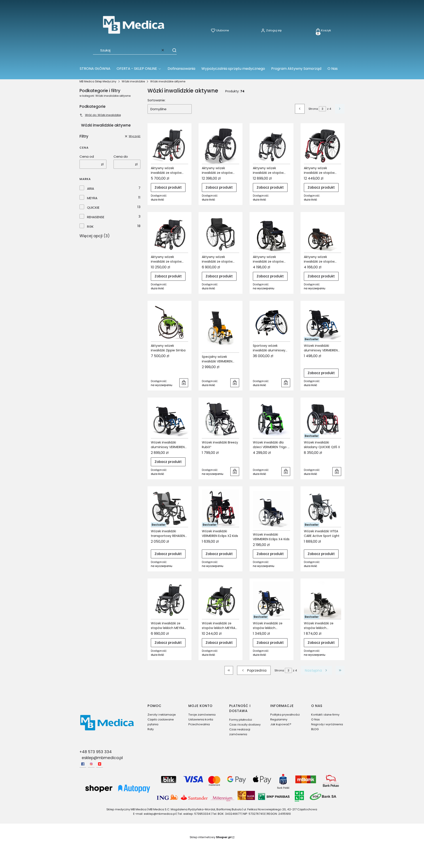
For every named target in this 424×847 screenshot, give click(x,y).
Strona (313, 109)
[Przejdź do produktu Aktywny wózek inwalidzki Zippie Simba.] (169, 322)
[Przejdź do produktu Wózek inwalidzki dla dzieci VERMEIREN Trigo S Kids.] (271, 419)
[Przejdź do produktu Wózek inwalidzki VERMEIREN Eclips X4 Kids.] (271, 510)
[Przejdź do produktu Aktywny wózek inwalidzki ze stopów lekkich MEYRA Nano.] (220, 145)
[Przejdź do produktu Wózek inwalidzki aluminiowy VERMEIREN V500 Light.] (322, 322)
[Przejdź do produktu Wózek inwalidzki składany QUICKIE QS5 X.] (322, 419)
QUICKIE (93, 207)
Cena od (87, 156)
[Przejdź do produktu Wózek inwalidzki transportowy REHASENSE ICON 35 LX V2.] (169, 508)
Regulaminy (278, 719)
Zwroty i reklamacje (162, 714)
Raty (151, 729)
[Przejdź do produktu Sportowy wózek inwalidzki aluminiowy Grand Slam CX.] (271, 322)
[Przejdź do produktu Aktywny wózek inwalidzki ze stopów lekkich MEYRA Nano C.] (271, 145)
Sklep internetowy (210, 837)
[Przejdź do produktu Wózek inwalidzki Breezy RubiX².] (220, 419)
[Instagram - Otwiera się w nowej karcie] (91, 764)
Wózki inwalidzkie (133, 81)
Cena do (121, 156)
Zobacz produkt (168, 187)
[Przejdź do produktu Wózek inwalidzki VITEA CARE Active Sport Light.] (322, 508)
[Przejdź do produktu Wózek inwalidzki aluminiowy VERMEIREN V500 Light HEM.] (169, 419)
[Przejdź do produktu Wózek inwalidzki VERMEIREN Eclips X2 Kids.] (220, 508)
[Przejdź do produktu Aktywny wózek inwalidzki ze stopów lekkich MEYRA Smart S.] (169, 234)
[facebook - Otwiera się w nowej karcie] (83, 764)
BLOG (315, 729)
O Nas (315, 719)
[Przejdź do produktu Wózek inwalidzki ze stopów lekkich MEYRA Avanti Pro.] (169, 600)
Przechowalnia (199, 724)
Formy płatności (240, 720)
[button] (172, 50)
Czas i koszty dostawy (245, 724)
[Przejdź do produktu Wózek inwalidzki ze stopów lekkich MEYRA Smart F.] (220, 600)
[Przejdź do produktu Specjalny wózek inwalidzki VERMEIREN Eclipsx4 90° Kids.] (220, 328)
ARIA (90, 188)
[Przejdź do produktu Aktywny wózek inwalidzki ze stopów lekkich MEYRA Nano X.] (322, 145)
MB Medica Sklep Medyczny (98, 81)
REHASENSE (95, 217)
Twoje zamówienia (202, 714)
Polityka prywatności (285, 714)
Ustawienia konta (200, 719)
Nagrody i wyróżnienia (327, 724)
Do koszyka (183, 382)
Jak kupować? (280, 724)
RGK (90, 226)
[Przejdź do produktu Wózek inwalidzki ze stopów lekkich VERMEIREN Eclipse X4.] (322, 600)
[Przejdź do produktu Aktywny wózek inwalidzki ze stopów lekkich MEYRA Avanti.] (169, 145)
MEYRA (92, 198)
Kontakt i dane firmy (325, 714)
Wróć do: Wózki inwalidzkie (103, 115)
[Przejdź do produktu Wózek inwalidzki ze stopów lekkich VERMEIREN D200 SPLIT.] (271, 600)
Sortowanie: (156, 100)
